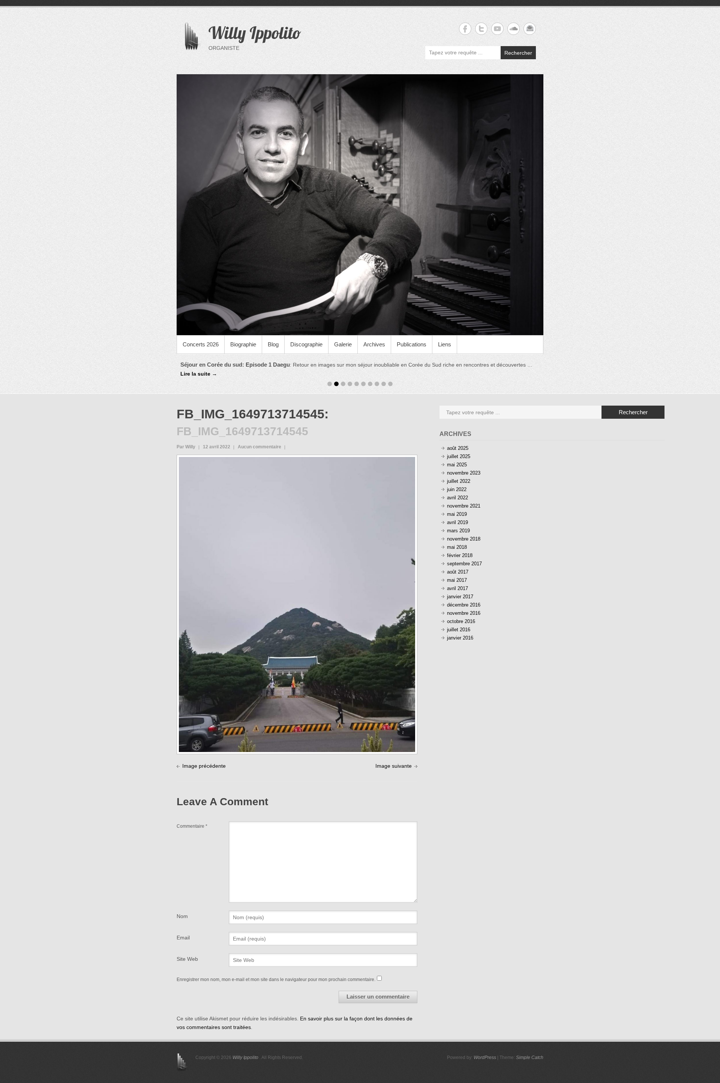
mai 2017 (457, 580)
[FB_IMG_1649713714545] (297, 461)
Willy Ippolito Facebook (465, 28)
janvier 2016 (460, 638)
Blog (273, 344)
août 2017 (457, 572)
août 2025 (457, 448)
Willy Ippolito (254, 32)
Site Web (187, 959)
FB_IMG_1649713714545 (250, 414)
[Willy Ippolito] (360, 204)
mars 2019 (458, 530)
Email (183, 938)
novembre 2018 (463, 539)
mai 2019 (457, 514)
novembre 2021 (463, 506)
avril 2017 (457, 588)
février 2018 (459, 555)
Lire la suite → (488, 365)
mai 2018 (457, 547)
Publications (411, 344)
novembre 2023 (463, 473)
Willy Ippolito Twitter (481, 28)
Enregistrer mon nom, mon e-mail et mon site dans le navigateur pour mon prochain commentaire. (276, 979)
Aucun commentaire (259, 446)
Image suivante (393, 766)
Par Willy (186, 446)
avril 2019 (457, 522)
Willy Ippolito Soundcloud (513, 28)
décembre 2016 (463, 605)
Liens (444, 344)
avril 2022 (457, 497)
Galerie (343, 344)
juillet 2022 (458, 481)
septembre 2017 (464, 563)
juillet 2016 (458, 629)
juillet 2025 (458, 456)
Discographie (306, 344)
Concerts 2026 (201, 344)
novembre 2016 (463, 613)
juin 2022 (456, 489)
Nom (182, 916)
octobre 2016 (461, 621)
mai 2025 (457, 464)
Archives (374, 344)
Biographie (243, 344)
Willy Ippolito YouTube (497, 28)
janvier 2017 (460, 596)
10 (390, 384)
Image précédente (204, 766)
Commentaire (192, 826)
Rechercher (518, 53)
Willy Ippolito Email (530, 28)
